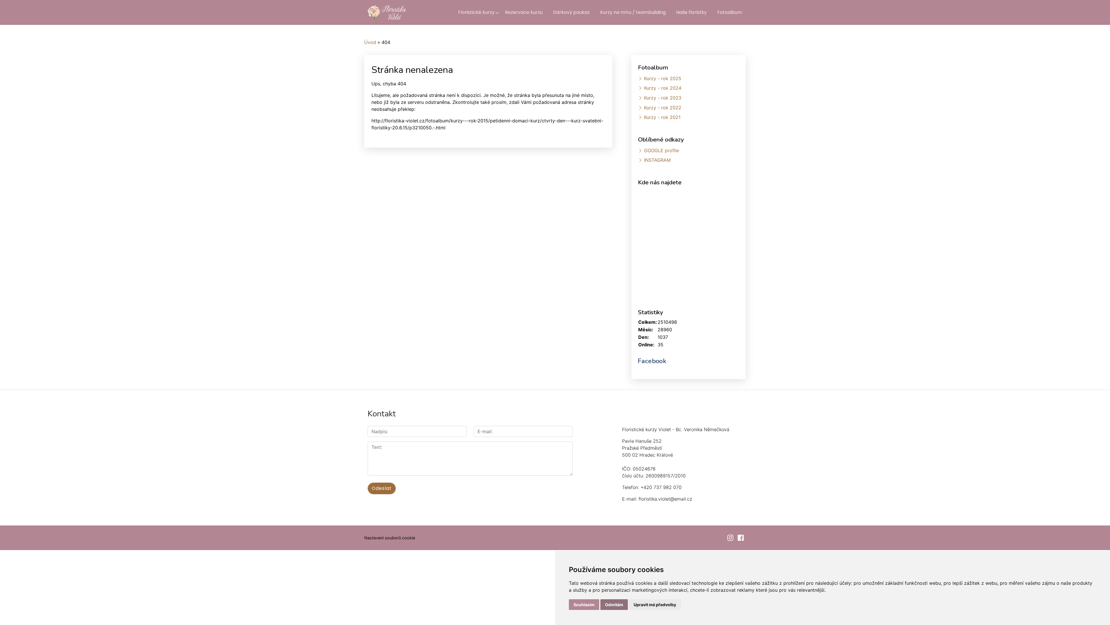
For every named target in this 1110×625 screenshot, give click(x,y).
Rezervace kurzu (524, 12)
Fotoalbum (729, 12)
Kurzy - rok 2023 (662, 98)
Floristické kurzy (476, 12)
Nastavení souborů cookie (389, 537)
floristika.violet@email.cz (665, 499)
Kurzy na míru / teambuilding (633, 12)
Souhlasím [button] (584, 604)
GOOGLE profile (661, 150)
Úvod (370, 42)
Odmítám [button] (614, 604)
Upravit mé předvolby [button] (655, 604)
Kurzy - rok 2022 (662, 108)
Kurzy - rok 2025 (662, 78)
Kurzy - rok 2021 (662, 117)
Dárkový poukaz (571, 12)
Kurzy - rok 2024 (662, 88)
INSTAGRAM (657, 160)
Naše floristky (691, 12)
